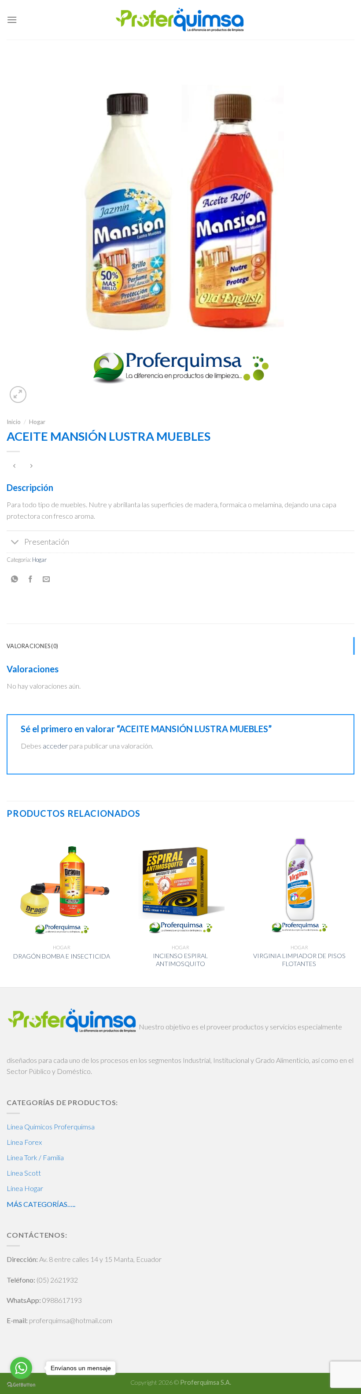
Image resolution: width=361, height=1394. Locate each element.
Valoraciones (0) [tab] (32, 645)
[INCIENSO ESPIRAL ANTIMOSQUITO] (180, 885)
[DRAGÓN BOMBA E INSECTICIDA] (62, 885)
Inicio (14, 421)
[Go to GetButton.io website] (21, 1385)
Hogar (37, 421)
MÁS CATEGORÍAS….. (41, 1204)
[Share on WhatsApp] (14, 579)
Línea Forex (24, 1142)
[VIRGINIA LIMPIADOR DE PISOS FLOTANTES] (299, 885)
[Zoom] (18, 394)
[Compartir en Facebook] (30, 579)
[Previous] (7, 907)
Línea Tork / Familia (35, 1157)
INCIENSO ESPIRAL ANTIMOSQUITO (180, 960)
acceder (55, 745)
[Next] (354, 907)
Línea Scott (24, 1173)
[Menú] (12, 19)
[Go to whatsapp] (21, 1368)
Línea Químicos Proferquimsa (51, 1126)
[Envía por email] (46, 579)
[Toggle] (15, 542)
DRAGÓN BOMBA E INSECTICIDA (61, 956)
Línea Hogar (25, 1188)
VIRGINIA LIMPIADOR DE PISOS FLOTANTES (299, 960)
